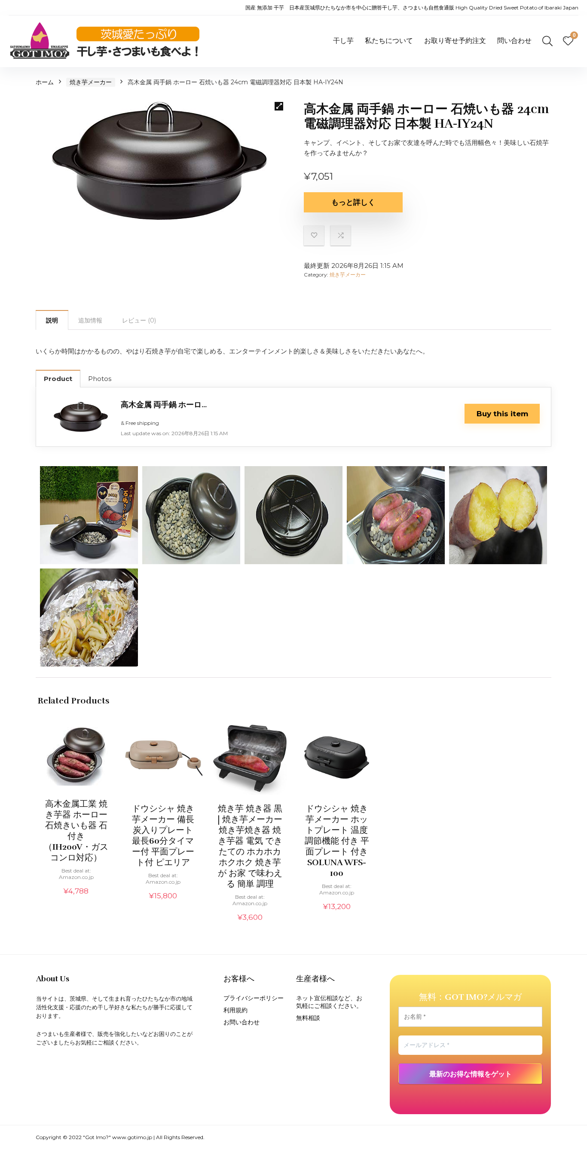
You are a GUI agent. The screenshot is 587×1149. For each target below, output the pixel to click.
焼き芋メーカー (91, 82)
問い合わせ (514, 41)
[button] (279, 106)
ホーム (45, 82)
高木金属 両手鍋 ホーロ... (164, 404)
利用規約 (235, 1010)
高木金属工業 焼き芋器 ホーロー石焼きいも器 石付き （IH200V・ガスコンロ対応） (76, 831)
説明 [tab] (52, 320)
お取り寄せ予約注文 (455, 41)
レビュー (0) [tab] (139, 320)
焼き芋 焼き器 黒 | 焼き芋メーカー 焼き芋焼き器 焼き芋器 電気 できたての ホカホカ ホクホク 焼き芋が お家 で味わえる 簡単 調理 (249, 846)
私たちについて (389, 41)
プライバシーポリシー (253, 998)
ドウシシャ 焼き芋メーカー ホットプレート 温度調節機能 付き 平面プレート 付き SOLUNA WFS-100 (337, 841)
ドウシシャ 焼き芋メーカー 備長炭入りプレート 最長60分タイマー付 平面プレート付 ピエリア (163, 835)
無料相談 (308, 1018)
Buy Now (76, 901)
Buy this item (502, 413)
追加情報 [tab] (90, 320)
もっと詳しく (353, 202)
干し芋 (343, 41)
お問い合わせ (241, 1022)
